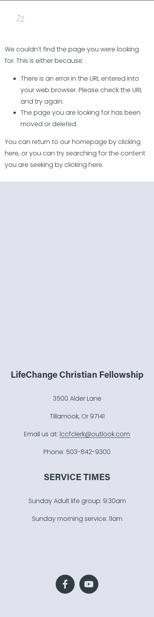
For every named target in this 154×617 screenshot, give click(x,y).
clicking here (83, 164)
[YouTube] (88, 584)
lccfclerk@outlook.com (95, 434)
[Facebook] (65, 584)
